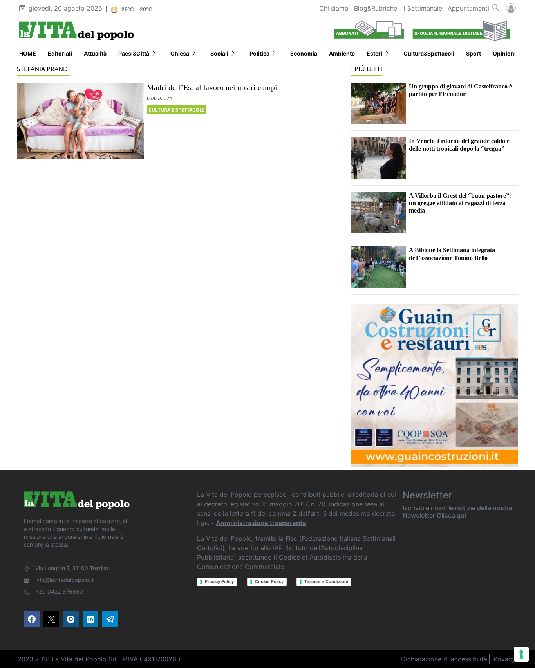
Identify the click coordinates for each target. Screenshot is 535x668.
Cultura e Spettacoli (176, 110)
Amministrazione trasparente (261, 523)
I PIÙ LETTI (366, 69)
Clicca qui (451, 515)
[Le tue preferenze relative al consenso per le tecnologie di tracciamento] (521, 654)
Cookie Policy (269, 581)
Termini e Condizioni (326, 581)
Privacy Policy (219, 581)
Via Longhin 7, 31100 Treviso (71, 568)
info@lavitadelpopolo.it (64, 579)
